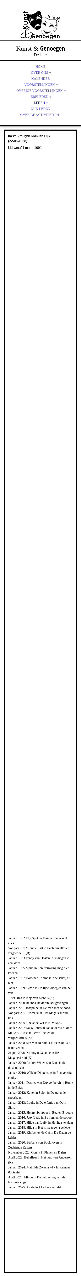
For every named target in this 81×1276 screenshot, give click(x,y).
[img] (40, 24)
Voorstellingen (39, 84)
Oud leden (40, 108)
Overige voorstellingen (39, 90)
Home (40, 66)
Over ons (39, 72)
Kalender (40, 78)
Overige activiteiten (39, 114)
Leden (39, 102)
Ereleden (39, 96)
